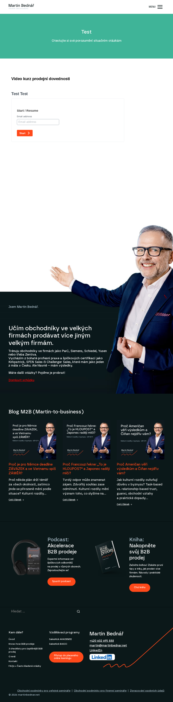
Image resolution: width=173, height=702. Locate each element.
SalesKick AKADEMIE (60, 639)
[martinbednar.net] (21, 7)
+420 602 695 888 (102, 640)
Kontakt (13, 661)
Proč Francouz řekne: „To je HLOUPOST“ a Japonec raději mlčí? (86, 469)
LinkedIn (96, 650)
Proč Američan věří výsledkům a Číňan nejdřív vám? (138, 469)
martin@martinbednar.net (108, 645)
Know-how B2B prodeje (21, 644)
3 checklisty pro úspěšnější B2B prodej (26, 650)
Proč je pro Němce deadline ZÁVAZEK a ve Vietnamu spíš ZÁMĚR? (32, 469)
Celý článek (15, 500)
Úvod (12, 639)
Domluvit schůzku (21, 380)
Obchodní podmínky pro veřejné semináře (43, 691)
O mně (12, 657)
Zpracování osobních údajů (147, 691)
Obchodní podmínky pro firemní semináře (100, 691)
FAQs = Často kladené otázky (25, 666)
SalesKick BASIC (58, 644)
